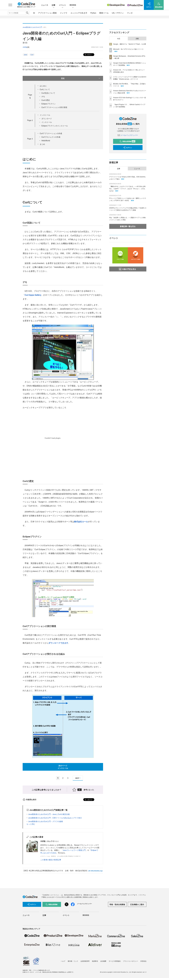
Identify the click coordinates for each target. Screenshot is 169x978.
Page (30, 120)
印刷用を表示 (31, 799)
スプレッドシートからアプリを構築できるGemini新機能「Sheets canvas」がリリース (129, 78)
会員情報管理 (85, 961)
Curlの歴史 (45, 100)
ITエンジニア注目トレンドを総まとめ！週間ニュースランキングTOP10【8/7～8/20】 (127, 199)
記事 (53, 5)
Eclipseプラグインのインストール (54, 125)
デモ (43, 96)
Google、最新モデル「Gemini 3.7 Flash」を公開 (129, 44)
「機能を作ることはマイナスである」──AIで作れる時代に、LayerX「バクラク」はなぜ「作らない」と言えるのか (127, 188)
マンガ (130, 12)
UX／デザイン (118, 12)
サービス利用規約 (115, 961)
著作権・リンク (73, 961)
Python (93, 12)
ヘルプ (63, 961)
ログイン (129, 147)
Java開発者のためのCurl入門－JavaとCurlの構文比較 (49, 814)
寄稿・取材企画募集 (117, 904)
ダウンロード (46, 118)
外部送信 (143, 961)
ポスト (89, 54)
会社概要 (103, 961)
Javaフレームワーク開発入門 (74, 850)
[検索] (27, 13)
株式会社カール (81, 521)
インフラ (63, 12)
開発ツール (104, 12)
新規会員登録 (128, 141)
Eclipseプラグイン (48, 103)
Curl (32, 55)
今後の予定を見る (129, 269)
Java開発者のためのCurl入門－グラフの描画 (45, 821)
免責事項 (95, 961)
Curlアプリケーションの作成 (51, 133)
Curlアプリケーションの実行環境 (54, 107)
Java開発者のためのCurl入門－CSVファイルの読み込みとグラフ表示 (55, 818)
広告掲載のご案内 (137, 904)
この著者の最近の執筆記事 (50, 859)
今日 (118, 38)
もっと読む (30, 824)
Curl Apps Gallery (33, 294)
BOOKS (73, 5)
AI (34, 12)
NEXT (77, 778)
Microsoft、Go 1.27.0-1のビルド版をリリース (128, 49)
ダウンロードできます (58, 642)
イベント (62, 5)
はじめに (43, 86)
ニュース (44, 5)
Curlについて (45, 89)
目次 (63, 78)
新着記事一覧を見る (128, 226)
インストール (45, 115)
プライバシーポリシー (130, 961)
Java (25, 55)
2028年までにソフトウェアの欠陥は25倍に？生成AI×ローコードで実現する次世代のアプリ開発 (127, 209)
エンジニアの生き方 (79, 12)
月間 (137, 38)
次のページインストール (63, 766)
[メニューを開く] (10, 5)
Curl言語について (48, 93)
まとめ (42, 144)
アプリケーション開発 (47, 12)
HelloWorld (45, 140)
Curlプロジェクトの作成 (50, 137)
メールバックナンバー (129, 135)
